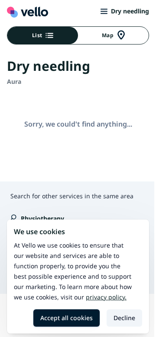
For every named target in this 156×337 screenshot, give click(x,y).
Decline (124, 318)
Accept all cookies (66, 318)
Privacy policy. (106, 297)
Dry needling (130, 11)
